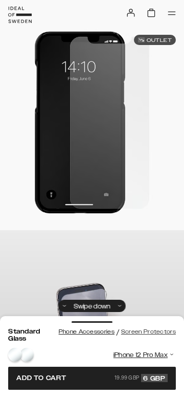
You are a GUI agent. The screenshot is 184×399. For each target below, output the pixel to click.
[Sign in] (131, 13)
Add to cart (91, 378)
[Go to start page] (20, 15)
